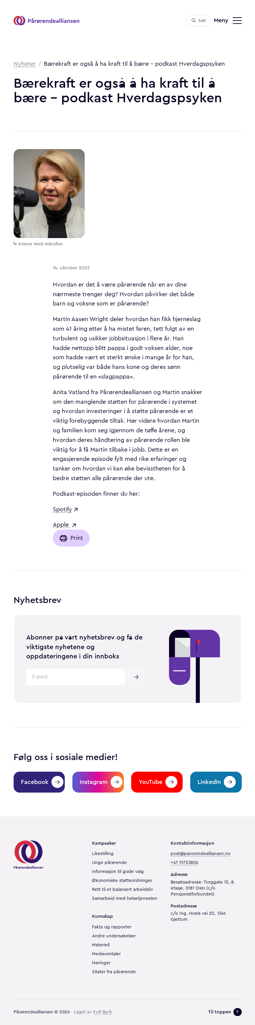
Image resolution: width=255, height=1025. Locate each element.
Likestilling (103, 853)
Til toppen (219, 1012)
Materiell (101, 945)
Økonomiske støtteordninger (122, 880)
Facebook (34, 782)
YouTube (150, 782)
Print (76, 538)
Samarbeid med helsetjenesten (124, 898)
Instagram (94, 782)
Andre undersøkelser (114, 936)
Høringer (101, 963)
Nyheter (25, 64)
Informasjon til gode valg (118, 871)
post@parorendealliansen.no (200, 853)
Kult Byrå (102, 1012)
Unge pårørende (109, 862)
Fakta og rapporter (111, 927)
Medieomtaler (106, 954)
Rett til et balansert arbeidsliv (122, 889)
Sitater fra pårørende (114, 972)
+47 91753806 (184, 862)
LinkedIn (209, 782)
